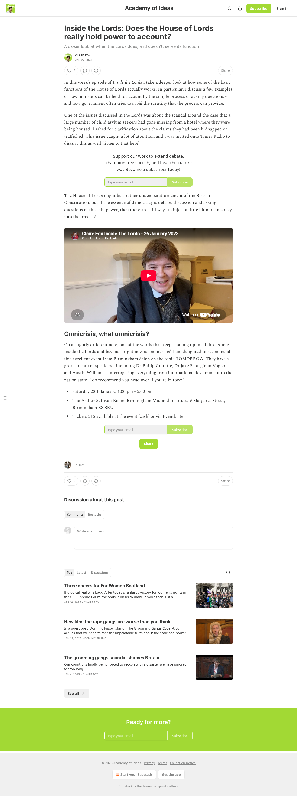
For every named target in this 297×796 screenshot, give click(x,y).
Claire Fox (82, 55)
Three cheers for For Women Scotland (104, 585)
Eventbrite (173, 416)
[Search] (229, 8)
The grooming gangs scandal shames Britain (111, 657)
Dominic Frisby (95, 638)
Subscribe (258, 8)
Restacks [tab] (94, 514)
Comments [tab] (75, 514)
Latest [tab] (81, 573)
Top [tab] (69, 573)
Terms (162, 763)
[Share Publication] (240, 8)
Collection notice (183, 763)
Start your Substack (136, 774)
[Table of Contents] (5, 398)
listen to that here (120, 143)
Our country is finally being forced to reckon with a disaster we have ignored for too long (125, 666)
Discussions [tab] (99, 573)
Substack (125, 786)
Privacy (149, 763)
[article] (148, 597)
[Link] (57, 334)
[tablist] (84, 514)
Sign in (283, 8)
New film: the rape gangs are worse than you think (117, 621)
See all (73, 693)
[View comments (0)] (85, 70)
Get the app (171, 774)
